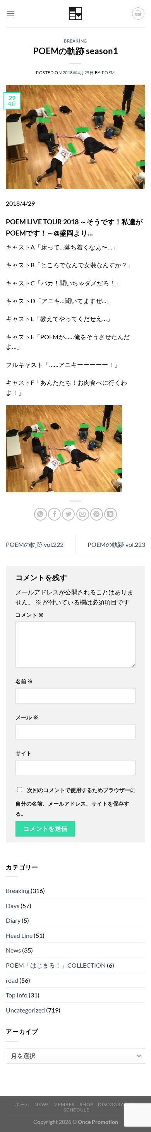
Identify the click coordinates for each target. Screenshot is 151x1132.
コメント (29, 614)
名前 (24, 681)
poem (108, 72)
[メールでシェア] (82, 514)
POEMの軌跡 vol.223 (116, 544)
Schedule (76, 1110)
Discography (116, 1104)
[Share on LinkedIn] (110, 514)
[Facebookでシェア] (54, 514)
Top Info (16, 995)
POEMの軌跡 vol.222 (34, 544)
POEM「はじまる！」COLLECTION (56, 965)
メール (26, 717)
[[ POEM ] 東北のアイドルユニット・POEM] (75, 13)
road (12, 980)
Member (64, 1104)
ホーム (22, 1104)
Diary (13, 920)
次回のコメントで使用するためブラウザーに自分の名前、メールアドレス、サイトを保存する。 (75, 802)
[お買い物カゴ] (138, 13)
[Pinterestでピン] (96, 514)
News (13, 950)
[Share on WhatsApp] (40, 514)
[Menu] (10, 13)
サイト (23, 753)
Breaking (75, 40)
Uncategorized (25, 1010)
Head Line (19, 935)
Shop (86, 1104)
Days (12, 905)
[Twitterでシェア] (68, 514)
